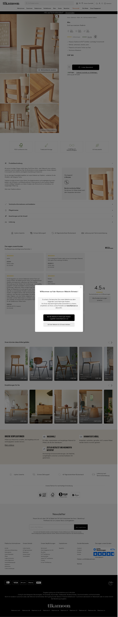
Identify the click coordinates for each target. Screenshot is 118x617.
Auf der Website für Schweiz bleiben (59, 324)
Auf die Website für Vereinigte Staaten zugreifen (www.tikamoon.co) (59, 318)
